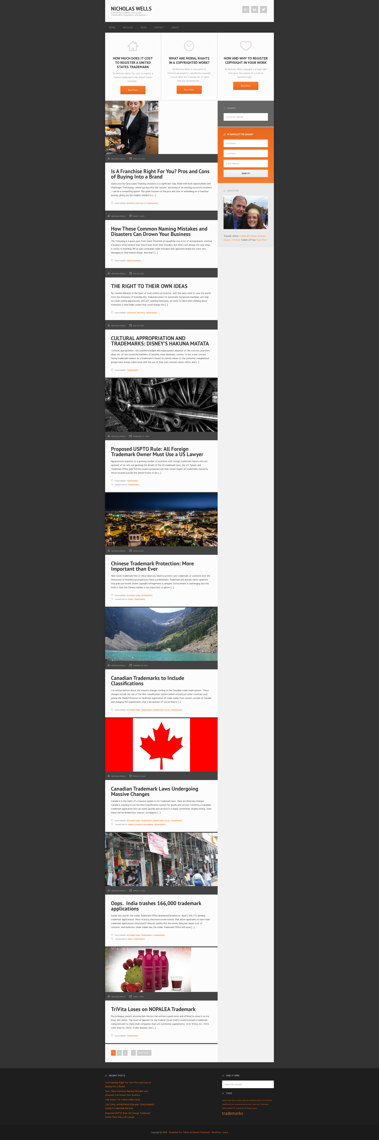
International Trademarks (139, 595)
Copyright (131, 313)
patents (230, 1108)
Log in (225, 1132)
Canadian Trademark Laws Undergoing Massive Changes (154, 791)
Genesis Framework (201, 1132)
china (130, 599)
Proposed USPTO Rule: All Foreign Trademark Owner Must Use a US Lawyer (157, 451)
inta (257, 1104)
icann (250, 1104)
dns (233, 1104)
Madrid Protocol (161, 710)
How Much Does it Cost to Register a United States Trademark (133, 62)
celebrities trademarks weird (251, 1100)
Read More (133, 90)
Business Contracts (136, 203)
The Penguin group (250, 1108)
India (130, 939)
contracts (269, 1100)
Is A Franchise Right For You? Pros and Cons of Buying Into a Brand (160, 174)
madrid (149, 824)
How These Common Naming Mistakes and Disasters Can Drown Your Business (159, 231)
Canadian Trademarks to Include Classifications (147, 680)
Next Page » (144, 1052)
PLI (234, 1108)
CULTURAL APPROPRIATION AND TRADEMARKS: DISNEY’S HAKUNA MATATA (160, 341)
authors (224, 1100)
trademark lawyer (248, 235)
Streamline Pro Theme (179, 1132)
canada (131, 824)
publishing (240, 1108)
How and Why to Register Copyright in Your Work (246, 60)
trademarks (133, 485)
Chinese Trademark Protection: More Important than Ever (152, 566)
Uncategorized (134, 261)
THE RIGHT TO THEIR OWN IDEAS (149, 286)
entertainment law (241, 1104)
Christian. (236, 239)
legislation (140, 824)
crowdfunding (226, 1104)
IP (260, 1104)
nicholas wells (131, 8)
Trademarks (152, 203)
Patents (141, 313)
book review (232, 1100)
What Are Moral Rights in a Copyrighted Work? (189, 60)
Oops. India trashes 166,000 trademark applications (156, 906)
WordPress (216, 1132)
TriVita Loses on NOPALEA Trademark (153, 1009)
